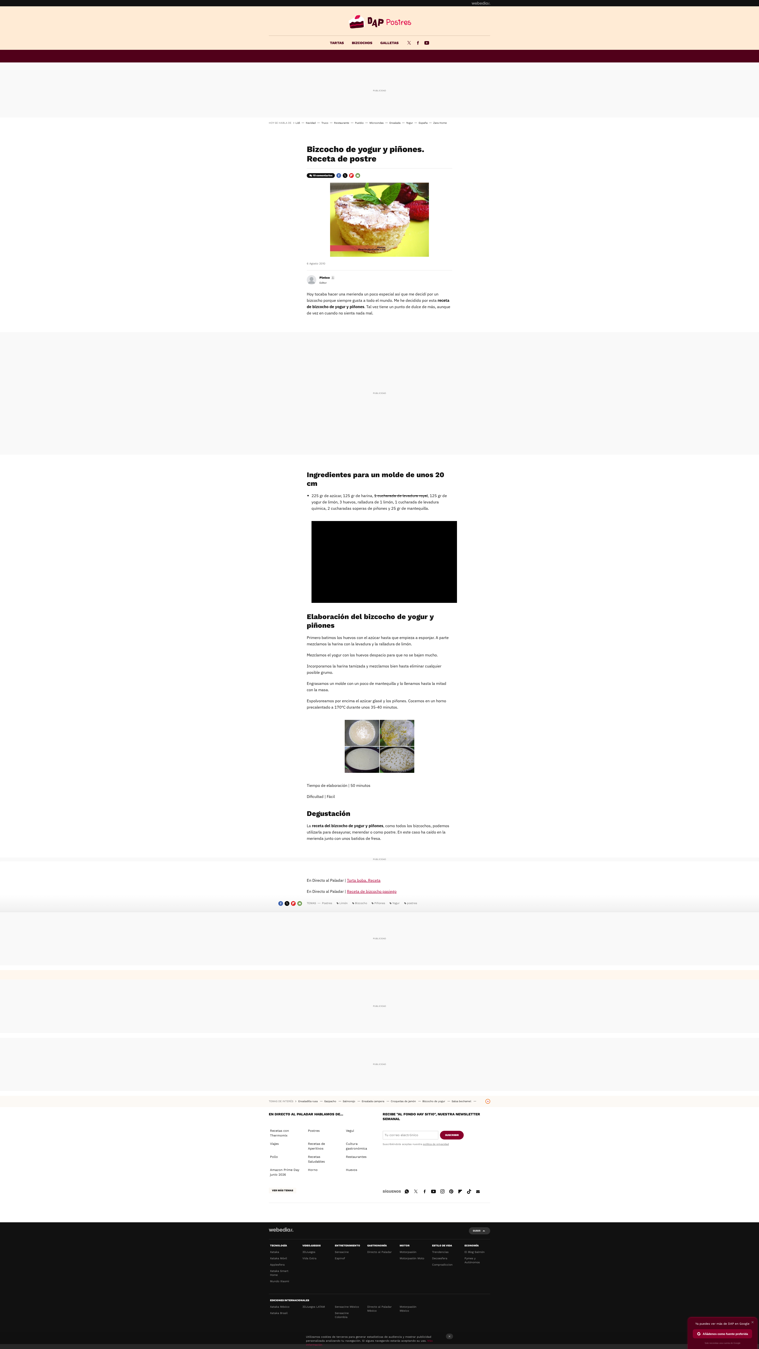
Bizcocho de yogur (434, 1101)
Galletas (389, 43)
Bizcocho (361, 903)
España (423, 122)
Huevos (351, 1170)
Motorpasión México (408, 1308)
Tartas (337, 43)
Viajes (274, 1144)
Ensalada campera (373, 1101)
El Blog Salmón (474, 1252)
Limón (343, 903)
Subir (477, 1230)
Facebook (417, 43)
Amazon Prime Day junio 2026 (284, 1172)
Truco (324, 122)
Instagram (442, 1191)
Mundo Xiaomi (279, 1281)
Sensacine (342, 1252)
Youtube (426, 43)
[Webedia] (481, 3)
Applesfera (277, 1264)
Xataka (274, 1252)
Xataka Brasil (279, 1313)
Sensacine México (347, 1306)
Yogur (409, 122)
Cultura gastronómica (356, 1146)
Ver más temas (282, 1190)
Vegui (350, 1131)
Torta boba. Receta (363, 880)
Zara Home (440, 122)
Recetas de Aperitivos (316, 1146)
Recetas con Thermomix (279, 1133)
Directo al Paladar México (379, 1308)
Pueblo (359, 122)
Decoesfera (439, 1258)
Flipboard (351, 175)
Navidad (311, 122)
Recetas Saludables (316, 1159)
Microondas (376, 122)
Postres (379, 21)
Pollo (274, 1157)
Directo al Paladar (379, 1252)
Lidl (297, 122)
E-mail (357, 175)
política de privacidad (436, 1144)
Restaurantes (356, 1157)
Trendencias (440, 1252)
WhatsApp (407, 1191)
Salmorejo (349, 1101)
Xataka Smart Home (279, 1272)
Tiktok (469, 1191)
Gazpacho (330, 1101)
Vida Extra (309, 1258)
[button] (326, 277)
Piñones (379, 903)
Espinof (340, 1258)
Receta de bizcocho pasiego (371, 891)
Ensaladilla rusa (308, 1101)
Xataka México (279, 1306)
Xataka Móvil (278, 1258)
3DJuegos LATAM (313, 1306)
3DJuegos (308, 1252)
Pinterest (451, 1191)
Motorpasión (408, 1252)
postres (412, 903)
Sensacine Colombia (342, 1315)
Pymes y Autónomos (472, 1260)
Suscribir (452, 1135)
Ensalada (394, 122)
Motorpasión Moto (412, 1258)
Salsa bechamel (462, 1101)
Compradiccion (442, 1264)
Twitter (409, 43)
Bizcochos (362, 43)
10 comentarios (322, 175)
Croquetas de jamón (404, 1101)
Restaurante (341, 122)
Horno (313, 1170)
